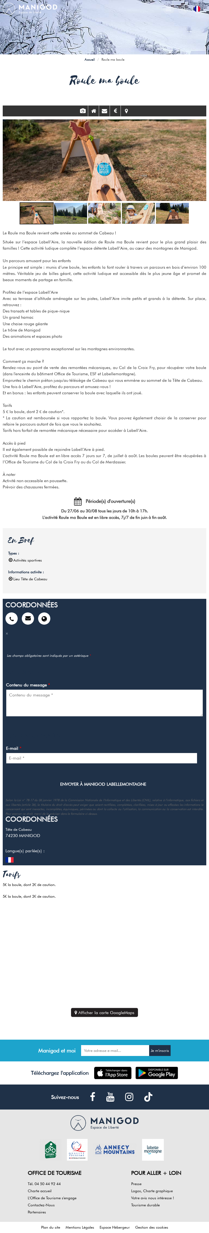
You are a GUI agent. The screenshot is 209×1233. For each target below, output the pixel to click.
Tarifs (115, 111)
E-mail (13, 748)
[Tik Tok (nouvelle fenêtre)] (148, 1097)
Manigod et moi (57, 1050)
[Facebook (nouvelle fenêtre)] (92, 1097)
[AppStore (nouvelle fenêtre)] (112, 1073)
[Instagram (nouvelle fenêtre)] (129, 1097)
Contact (104, 111)
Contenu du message (28, 684)
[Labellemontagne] (153, 1149)
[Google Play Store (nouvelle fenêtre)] (157, 1073)
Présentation (93, 111)
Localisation (126, 111)
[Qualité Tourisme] (77, 1149)
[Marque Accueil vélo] (51, 1149)
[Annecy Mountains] (115, 1149)
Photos (82, 111)
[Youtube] (110, 1097)
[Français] (197, 9)
